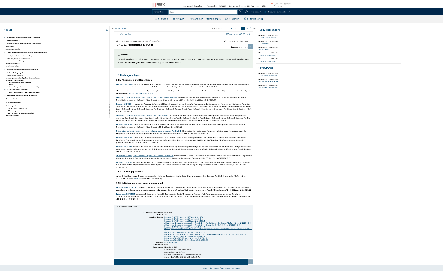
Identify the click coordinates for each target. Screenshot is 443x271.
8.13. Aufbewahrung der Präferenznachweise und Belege (23, 87)
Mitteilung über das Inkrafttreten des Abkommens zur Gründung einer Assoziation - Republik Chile (148, 131)
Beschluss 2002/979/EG (124, 84)
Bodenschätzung (255, 18)
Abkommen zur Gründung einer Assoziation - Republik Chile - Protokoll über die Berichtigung (147, 97)
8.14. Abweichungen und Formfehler (16, 89)
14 (247, 28)
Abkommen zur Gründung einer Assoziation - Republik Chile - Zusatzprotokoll (142, 115)
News (205, 268)
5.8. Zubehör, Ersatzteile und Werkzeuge (18, 59)
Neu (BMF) (163, 18)
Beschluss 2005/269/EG (124, 124)
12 (239, 28)
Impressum (236, 268)
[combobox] (203, 12)
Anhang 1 (136, 178)
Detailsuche (255, 12)
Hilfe (264, 6)
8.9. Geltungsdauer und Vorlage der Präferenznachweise (23, 78)
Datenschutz (225, 268)
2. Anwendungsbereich (12, 40)
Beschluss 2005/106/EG (124, 104)
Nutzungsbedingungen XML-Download (244, 6)
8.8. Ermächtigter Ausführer (14, 76)
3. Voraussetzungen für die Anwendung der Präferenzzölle (23, 43)
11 (236, 28)
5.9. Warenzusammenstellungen (15, 61)
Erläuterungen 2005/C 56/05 (125, 194)
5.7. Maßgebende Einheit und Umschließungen (20, 56)
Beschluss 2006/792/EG (124, 138)
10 (232, 28)
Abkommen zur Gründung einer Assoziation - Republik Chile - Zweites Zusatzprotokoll (145, 156)
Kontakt (216, 268)
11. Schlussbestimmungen (13, 102)
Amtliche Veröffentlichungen (207, 18)
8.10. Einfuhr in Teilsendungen (15, 80)
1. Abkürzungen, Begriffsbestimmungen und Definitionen (23, 37)
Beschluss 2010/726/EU (124, 162)
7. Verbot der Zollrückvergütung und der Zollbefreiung (22, 69)
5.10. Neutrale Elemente (13, 63)
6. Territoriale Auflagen (12, 66)
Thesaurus (271, 12)
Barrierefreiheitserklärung (193, 6)
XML (125, 28)
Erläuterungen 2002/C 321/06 (126, 187)
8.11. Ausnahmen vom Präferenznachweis (18, 82)
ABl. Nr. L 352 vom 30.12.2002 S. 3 (141, 93)
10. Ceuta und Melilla (12, 99)
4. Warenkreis (10, 46)
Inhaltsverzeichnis (124, 34)
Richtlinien (233, 18)
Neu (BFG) (180, 18)
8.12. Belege (9, 84)
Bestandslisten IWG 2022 (216, 6)
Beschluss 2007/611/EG (124, 147)
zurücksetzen (282, 12)
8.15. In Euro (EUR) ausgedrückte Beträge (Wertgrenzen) (23, 92)
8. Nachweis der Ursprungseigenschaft (17, 73)
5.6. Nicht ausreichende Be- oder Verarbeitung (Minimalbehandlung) (26, 52)
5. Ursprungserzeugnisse (13, 49)
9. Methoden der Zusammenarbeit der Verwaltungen (21, 95)
